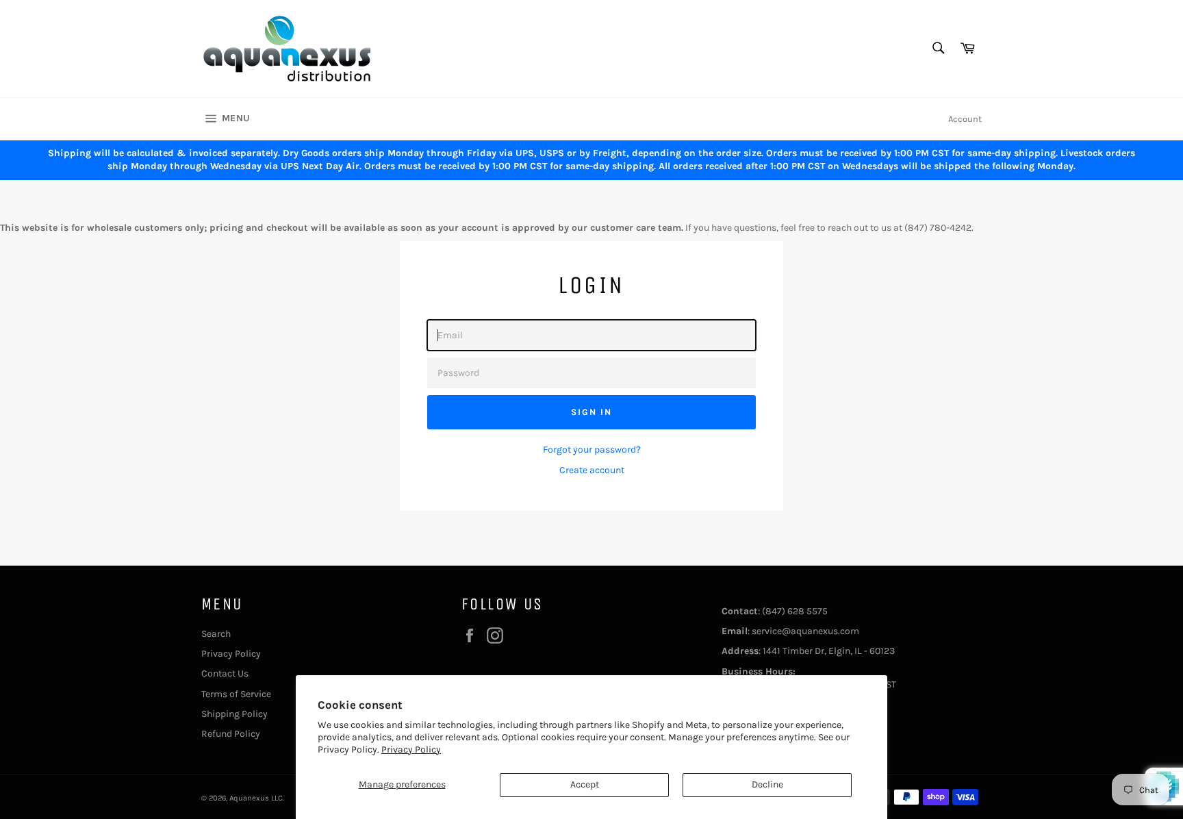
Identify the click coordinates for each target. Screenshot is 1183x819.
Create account (591, 470)
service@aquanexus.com (805, 631)
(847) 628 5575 (795, 611)
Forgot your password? (592, 449)
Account (965, 119)
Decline (767, 784)
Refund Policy (230, 734)
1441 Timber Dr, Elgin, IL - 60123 (829, 651)
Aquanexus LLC (256, 798)
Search (216, 634)
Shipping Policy (234, 714)
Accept (584, 784)
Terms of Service (236, 694)
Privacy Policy (411, 749)
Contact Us (225, 673)
